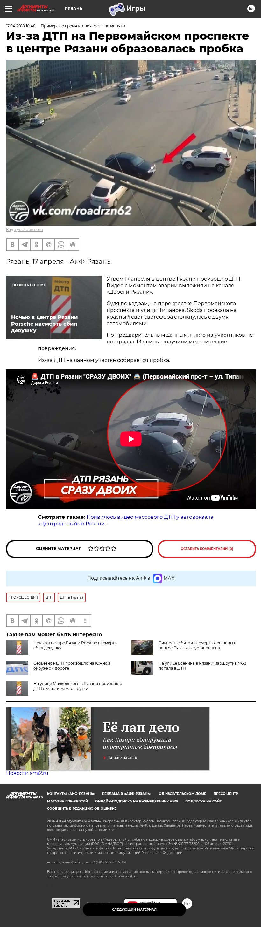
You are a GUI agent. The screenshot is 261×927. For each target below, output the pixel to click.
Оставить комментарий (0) (207, 549)
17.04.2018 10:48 (21, 26)
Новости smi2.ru (27, 773)
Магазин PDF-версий (67, 801)
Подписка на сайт (203, 801)
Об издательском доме (182, 794)
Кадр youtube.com (24, 229)
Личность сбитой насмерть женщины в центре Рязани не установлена (197, 645)
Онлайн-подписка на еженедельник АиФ (136, 801)
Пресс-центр (226, 794)
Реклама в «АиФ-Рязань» (127, 794)
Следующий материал (134, 910)
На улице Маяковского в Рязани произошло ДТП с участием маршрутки (77, 686)
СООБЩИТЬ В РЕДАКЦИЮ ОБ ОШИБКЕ (81, 809)
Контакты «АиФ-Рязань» (71, 794)
